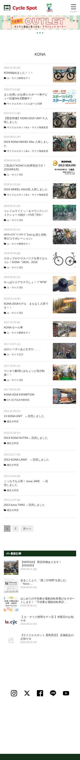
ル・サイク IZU (15, 174)
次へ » (27, 528)
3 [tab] (42, 32)
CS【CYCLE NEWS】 (18, 400)
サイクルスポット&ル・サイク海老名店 (27, 127)
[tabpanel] (40, 22)
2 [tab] (40, 32)
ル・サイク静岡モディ (18, 78)
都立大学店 (13, 421)
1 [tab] (37, 32)
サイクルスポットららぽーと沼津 (24, 103)
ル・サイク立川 (15, 354)
